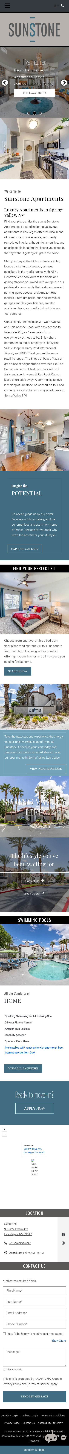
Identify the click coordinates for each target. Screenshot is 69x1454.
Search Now (17, 671)
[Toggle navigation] (7, 5)
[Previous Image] (5, 82)
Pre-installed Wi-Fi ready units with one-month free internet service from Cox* (34, 1050)
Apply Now (39, 1108)
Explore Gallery (24, 549)
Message (14, 1352)
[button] (56, 5)
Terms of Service (38, 1384)
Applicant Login (29, 1415)
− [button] (4, 1134)
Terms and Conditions (53, 1415)
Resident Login (10, 1415)
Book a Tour (32, 893)
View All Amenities (23, 1068)
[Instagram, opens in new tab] (63, 1244)
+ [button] (4, 1129)
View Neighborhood (46, 768)
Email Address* (17, 1313)
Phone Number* (17, 1324)
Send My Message (34, 1396)
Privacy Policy (12, 1384)
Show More (59, 1340)
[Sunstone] (34, 1167)
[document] (34, 1167)
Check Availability (34, 93)
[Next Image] (64, 82)
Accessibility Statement (50, 1422)
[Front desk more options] (63, 1437)
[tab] (29, 113)
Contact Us (32, 881)
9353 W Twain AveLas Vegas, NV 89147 (34, 1150)
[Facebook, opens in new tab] (63, 1235)
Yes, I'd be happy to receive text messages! (35, 1333)
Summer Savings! (34, 1449)
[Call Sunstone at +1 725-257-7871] (63, 5)
